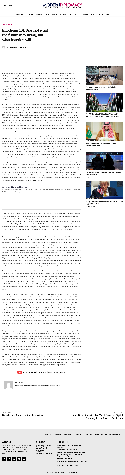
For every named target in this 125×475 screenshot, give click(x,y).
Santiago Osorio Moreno (92, 89)
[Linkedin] (16, 52)
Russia (56, 372)
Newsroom (88, 118)
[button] (11, 6)
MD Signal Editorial (90, 177)
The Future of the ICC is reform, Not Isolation (101, 87)
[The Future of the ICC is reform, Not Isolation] (104, 75)
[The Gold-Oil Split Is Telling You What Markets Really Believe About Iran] (104, 161)
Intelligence (7, 25)
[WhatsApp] (12, 52)
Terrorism (88, 111)
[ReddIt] (21, 52)
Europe (50, 372)
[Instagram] (9, 459)
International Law (90, 84)
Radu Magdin (13, 47)
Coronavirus (32, 372)
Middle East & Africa (90, 140)
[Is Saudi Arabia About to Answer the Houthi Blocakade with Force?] (104, 131)
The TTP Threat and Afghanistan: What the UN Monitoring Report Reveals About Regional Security (103, 115)
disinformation (42, 372)
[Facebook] (4, 52)
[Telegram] (25, 52)
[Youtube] (24, 459)
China (25, 372)
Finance (87, 169)
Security (62, 372)
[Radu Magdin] (4, 47)
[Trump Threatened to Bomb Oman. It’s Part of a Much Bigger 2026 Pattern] (104, 190)
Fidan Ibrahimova (90, 148)
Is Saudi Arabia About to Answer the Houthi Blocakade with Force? (101, 144)
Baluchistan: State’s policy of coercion (22, 415)
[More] (29, 52)
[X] (8, 52)
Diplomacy (88, 198)
